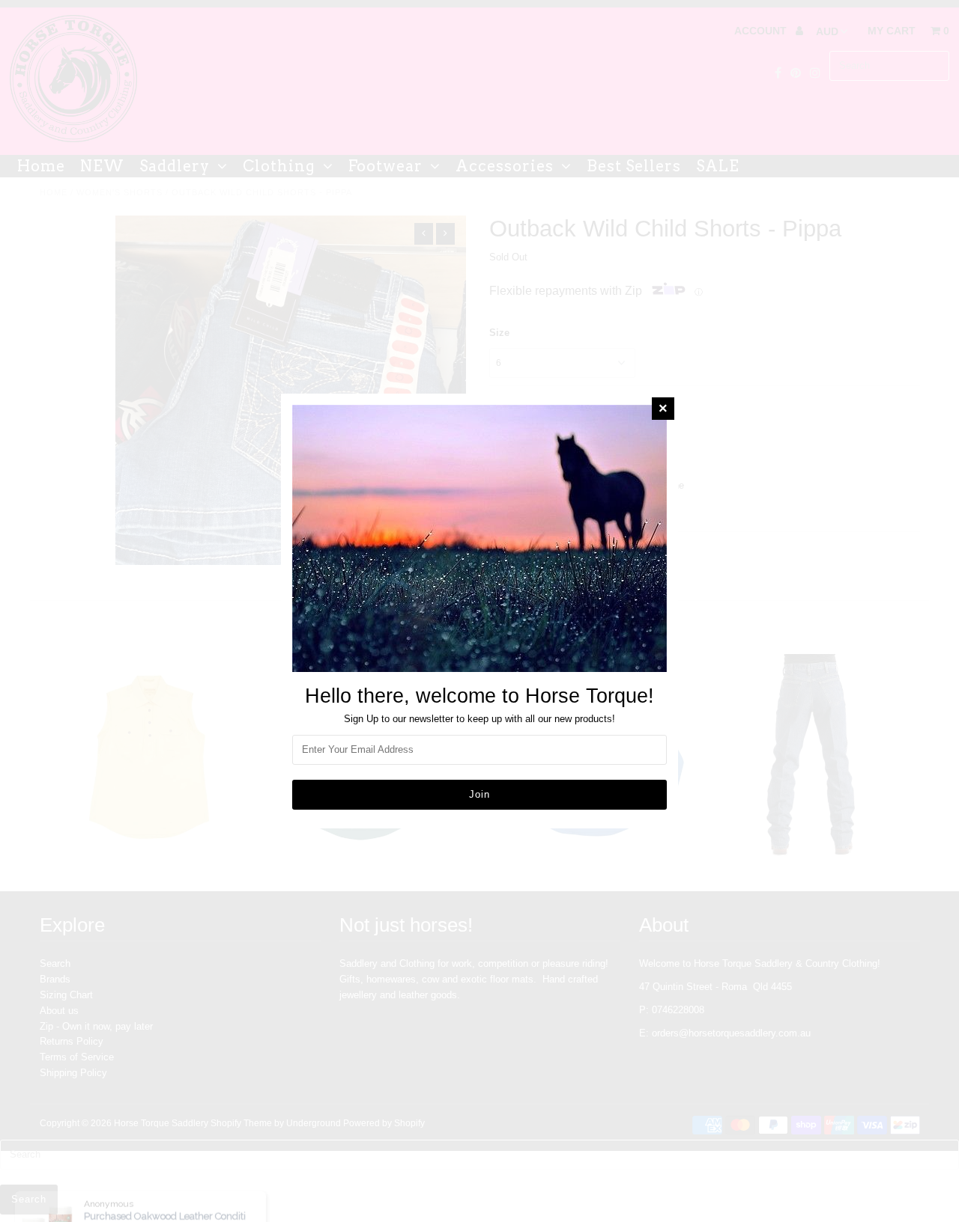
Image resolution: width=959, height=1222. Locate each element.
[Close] (663, 408)
